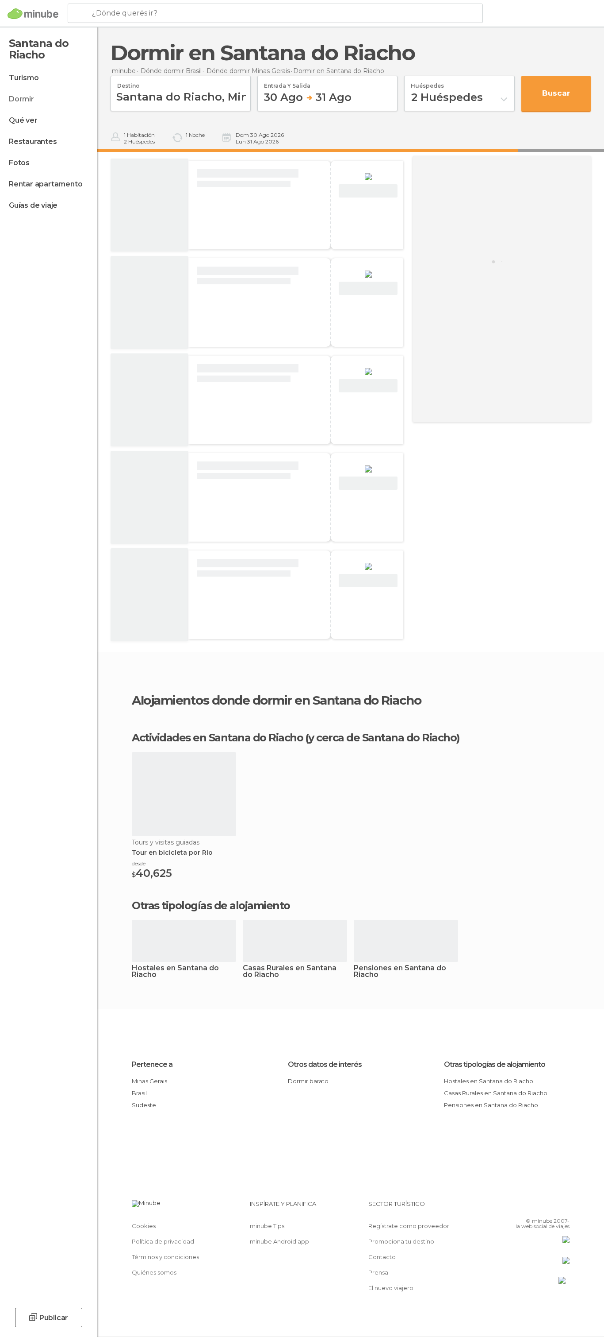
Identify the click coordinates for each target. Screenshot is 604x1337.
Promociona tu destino (401, 1241)
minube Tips (267, 1225)
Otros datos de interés (325, 1064)
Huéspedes (427, 82)
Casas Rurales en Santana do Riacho (289, 972)
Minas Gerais (149, 1081)
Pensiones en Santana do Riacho (400, 972)
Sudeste (144, 1104)
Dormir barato (308, 1081)
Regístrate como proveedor (408, 1225)
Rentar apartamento (45, 184)
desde (138, 863)
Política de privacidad (163, 1241)
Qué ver (23, 120)
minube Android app (279, 1241)
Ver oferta (368, 191)
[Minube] (33, 14)
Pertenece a (152, 1064)
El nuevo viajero (390, 1287)
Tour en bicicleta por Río (172, 852)
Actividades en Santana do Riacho (217, 737)
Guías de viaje (33, 205)
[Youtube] (563, 1207)
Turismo (24, 78)
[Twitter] (533, 1207)
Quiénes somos (154, 1272)
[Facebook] (519, 1207)
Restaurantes (33, 141)
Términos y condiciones (165, 1256)
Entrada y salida (287, 82)
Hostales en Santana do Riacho (175, 972)
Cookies (144, 1225)
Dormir (21, 99)
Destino (128, 82)
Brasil (139, 1093)
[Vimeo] (548, 1207)
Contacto (382, 1256)
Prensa (378, 1272)
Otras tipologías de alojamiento (494, 1064)
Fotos (19, 163)
